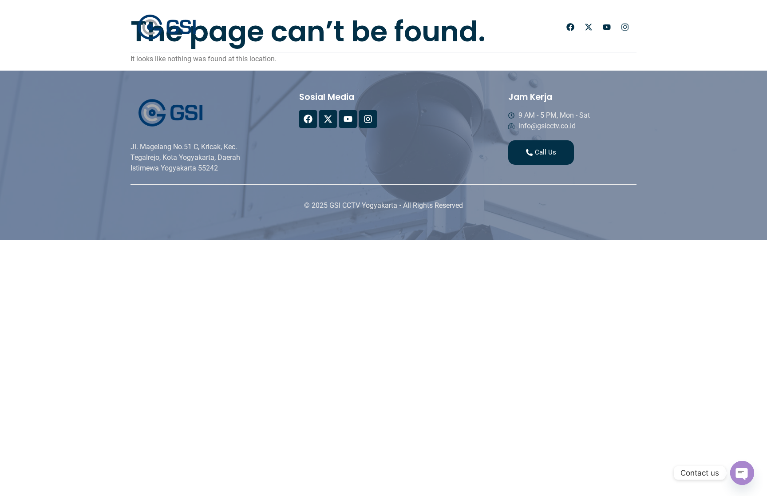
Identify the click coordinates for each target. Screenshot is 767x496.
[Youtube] (607, 27)
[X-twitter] (589, 27)
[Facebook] (570, 27)
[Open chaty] (742, 473)
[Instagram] (625, 27)
